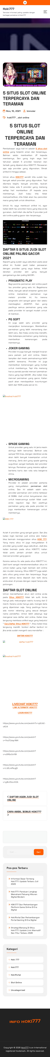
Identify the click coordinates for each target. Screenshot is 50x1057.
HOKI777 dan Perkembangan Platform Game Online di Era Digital (24, 907)
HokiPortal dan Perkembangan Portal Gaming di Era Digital (25, 918)
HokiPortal (16, 975)
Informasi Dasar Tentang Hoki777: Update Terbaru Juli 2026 (24, 881)
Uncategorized (18, 990)
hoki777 (11, 117)
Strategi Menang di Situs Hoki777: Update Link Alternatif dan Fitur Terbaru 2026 (26, 930)
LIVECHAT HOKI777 (25, 704)
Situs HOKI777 (16, 597)
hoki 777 (15, 959)
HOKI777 (19, 177)
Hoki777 (25, 1047)
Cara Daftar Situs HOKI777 (16, 623)
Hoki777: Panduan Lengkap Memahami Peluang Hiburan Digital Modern (24, 894)
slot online (23, 117)
